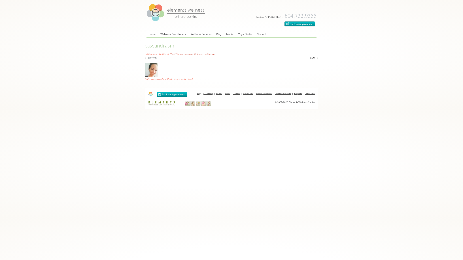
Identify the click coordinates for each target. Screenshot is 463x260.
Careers (236, 93)
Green (219, 93)
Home (152, 34)
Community (208, 93)
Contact (261, 34)
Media (229, 34)
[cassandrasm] (151, 75)
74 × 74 (173, 53)
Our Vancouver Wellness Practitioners (197, 53)
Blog (218, 34)
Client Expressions (283, 93)
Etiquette (298, 93)
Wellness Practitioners (173, 34)
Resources (248, 93)
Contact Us (310, 93)
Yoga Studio (245, 34)
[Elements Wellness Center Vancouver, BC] (175, 20)
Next (314, 57)
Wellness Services (201, 34)
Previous (151, 57)
